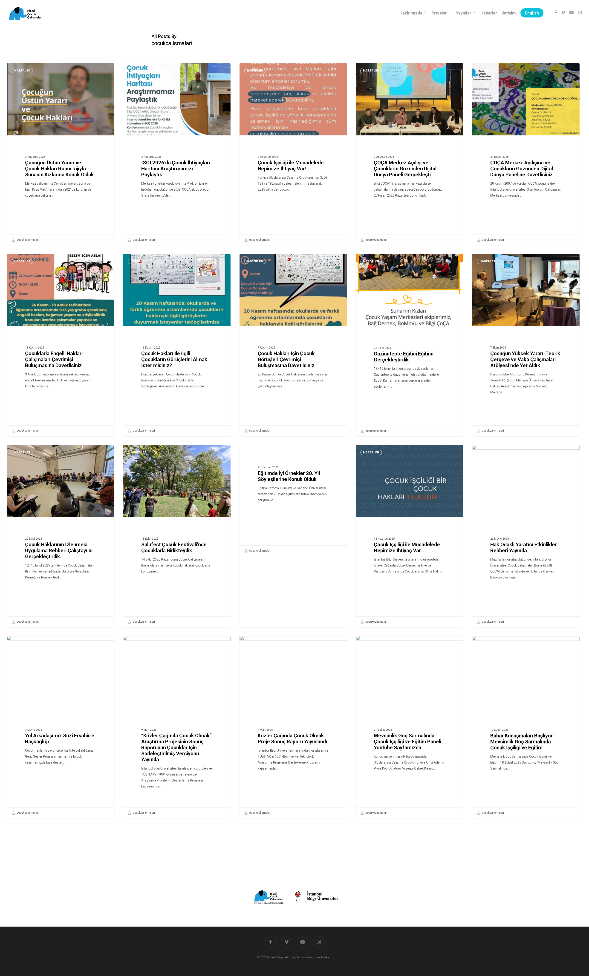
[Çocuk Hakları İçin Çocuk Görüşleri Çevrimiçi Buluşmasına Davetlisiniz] (293, 345)
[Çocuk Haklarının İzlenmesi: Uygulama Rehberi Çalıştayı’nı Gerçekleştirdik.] (61, 536)
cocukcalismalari (27, 239)
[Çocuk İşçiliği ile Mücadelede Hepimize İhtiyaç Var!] (293, 154)
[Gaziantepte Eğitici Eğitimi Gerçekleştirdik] (409, 345)
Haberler (22, 70)
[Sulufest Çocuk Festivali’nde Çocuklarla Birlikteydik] (177, 536)
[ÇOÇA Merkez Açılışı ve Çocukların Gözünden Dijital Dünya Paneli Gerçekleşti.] (409, 154)
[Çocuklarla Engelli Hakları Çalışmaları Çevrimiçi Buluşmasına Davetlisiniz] (61, 345)
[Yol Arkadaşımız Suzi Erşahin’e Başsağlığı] (61, 727)
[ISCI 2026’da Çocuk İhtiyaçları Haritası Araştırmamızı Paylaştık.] (177, 154)
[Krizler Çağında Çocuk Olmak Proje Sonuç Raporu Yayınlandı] (293, 727)
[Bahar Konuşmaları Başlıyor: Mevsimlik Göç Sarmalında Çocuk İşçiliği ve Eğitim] (526, 727)
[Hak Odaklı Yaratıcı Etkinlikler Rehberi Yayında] (526, 536)
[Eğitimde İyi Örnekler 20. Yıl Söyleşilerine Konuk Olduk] (293, 500)
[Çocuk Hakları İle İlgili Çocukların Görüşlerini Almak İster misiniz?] (177, 345)
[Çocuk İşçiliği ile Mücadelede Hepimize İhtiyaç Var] (409, 536)
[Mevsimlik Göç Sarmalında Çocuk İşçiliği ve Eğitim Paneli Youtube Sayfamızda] (409, 727)
